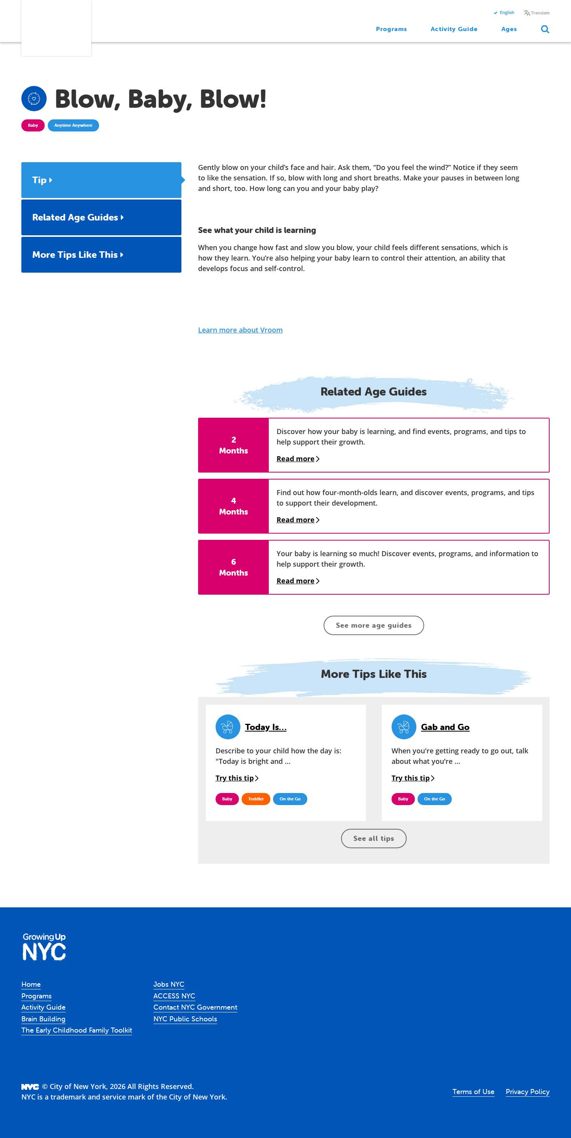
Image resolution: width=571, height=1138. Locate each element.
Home (31, 984)
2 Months (233, 444)
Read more (296, 458)
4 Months (233, 505)
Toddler (256, 799)
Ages (509, 29)
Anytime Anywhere (73, 125)
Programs (391, 29)
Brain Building (43, 1018)
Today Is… (266, 727)
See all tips (373, 838)
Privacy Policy (528, 1091)
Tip (39, 180)
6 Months (233, 567)
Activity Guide (454, 29)
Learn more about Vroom (240, 329)
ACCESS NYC (174, 995)
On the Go (290, 799)
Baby (33, 125)
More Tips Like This (75, 254)
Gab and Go (445, 727)
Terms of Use (473, 1091)
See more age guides (374, 625)
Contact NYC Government (195, 1007)
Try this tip (235, 778)
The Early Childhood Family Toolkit (76, 1030)
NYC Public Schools (185, 1018)
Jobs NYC (169, 984)
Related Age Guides (75, 217)
